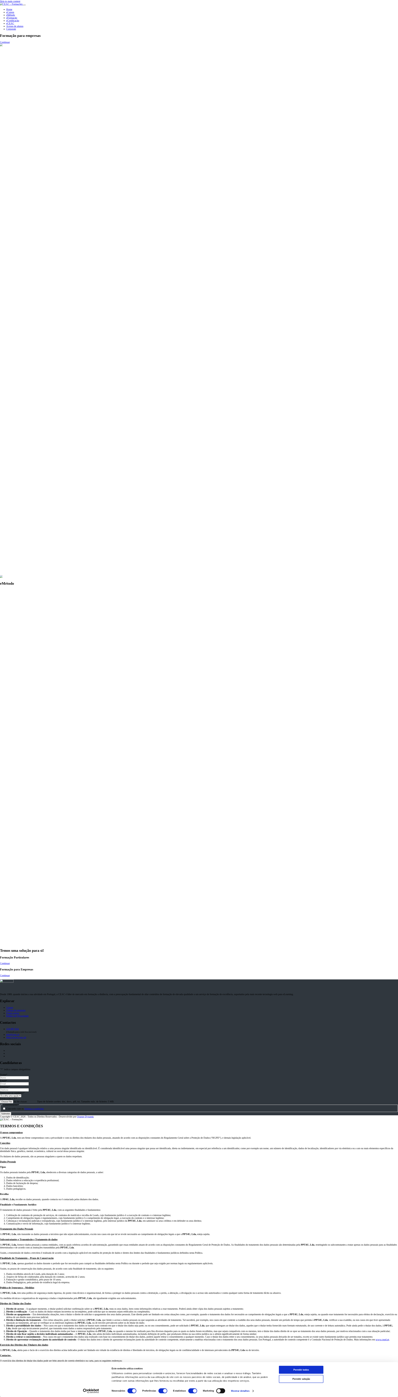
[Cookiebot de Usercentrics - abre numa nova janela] (91, 1391)
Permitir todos (301, 1369)
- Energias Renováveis (17, 327)
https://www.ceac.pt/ (16, 1037)
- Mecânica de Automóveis (19, 519)
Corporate (11, 29)
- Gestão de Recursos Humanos (21, 427)
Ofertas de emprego (15, 1010)
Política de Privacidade (17, 1016)
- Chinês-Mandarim (15, 458)
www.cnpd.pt (382, 1339)
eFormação (11, 17)
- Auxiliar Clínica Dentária (19, 550)
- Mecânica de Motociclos (19, 517)
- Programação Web (16, 491)
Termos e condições (34, 1108)
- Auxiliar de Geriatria (17, 547)
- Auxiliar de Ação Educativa (20, 360)
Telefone (5, 1086)
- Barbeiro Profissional (17, 265)
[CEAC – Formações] (11, 4)
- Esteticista (11, 268)
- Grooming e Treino (16, 299)
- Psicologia (12, 363)
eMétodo (10, 15)
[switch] (162, 1390)
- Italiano (10, 455)
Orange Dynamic (85, 1116)
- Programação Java (15, 489)
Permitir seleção (301, 1379)
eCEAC (10, 23)
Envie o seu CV (8, 1098)
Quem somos (12, 1013)
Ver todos (4, 276)
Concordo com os (25, 1108)
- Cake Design (13, 584)
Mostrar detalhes (240, 1391)
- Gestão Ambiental (15, 332)
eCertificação (12, 20)
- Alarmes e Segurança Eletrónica (22, 394)
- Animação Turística (16, 581)
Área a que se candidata (12, 1093)
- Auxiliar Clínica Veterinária (20, 302)
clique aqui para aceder (128, 908)
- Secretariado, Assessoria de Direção (24, 424)
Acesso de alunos (14, 26)
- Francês (10, 461)
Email (3, 1080)
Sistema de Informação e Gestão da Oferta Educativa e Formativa (55, 856)
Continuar (5, 963)
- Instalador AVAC (15, 330)
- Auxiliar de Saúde (15, 545)
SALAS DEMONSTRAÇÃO (31, 944)
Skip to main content (10, 1)
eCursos (10, 12)
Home (9, 9)
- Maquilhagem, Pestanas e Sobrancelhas (26, 271)
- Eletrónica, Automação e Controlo (23, 391)
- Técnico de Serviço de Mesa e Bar (23, 578)
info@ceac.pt (12, 1034)
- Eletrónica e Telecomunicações (22, 388)
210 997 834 (12, 1029)
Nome (3, 1074)
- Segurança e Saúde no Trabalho (22, 422)
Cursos (9, 1007)
